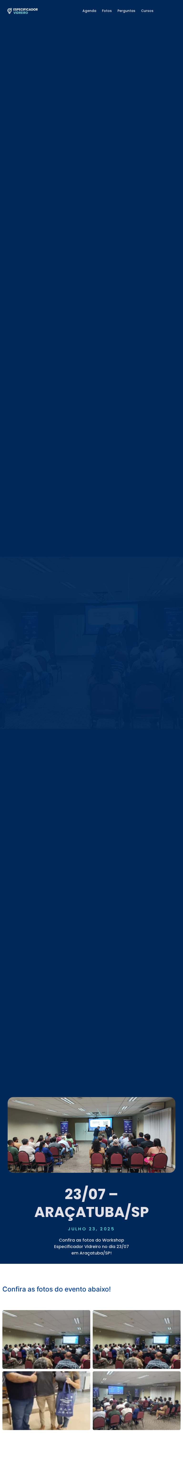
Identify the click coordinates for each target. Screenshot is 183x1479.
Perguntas (126, 10)
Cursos (147, 10)
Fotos (107, 10)
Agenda (89, 10)
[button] (91, 1303)
